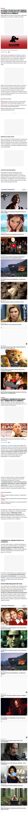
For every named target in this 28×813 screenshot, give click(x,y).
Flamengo (19, 55)
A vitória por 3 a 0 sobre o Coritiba (9, 445)
